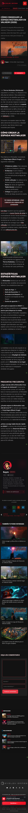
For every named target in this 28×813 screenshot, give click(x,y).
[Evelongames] (9, 3)
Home (2, 57)
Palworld (15, 8)
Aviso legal (13, 809)
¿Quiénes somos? (6, 807)
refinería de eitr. (11, 230)
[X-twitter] (16, 788)
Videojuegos (9, 57)
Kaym (6, 472)
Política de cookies (14, 810)
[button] (4, 507)
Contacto (12, 807)
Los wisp (4, 211)
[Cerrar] (24, 797)
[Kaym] (2, 62)
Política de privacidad (21, 809)
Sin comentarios (22, 65)
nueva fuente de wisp (17, 213)
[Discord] (13, 788)
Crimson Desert (21, 8)
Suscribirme (13, 803)
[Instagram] (19, 788)
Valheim (16, 57)
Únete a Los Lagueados (20, 807)
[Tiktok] (10, 788)
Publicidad (8, 809)
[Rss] (23, 788)
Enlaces (3, 809)
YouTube (11, 475)
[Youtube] (7, 788)
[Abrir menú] (25, 3)
